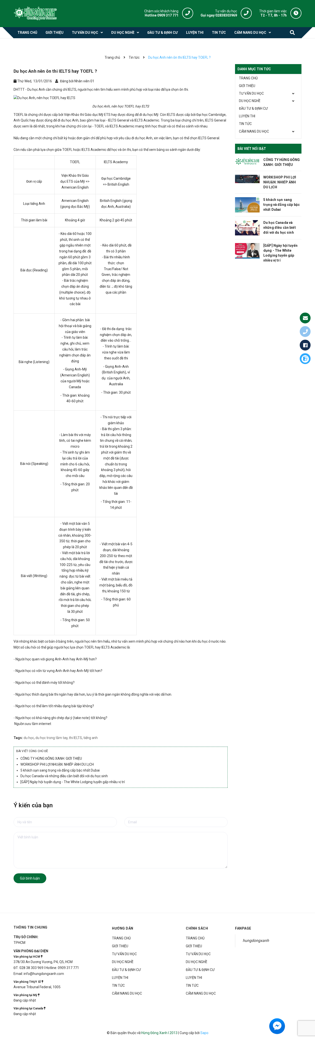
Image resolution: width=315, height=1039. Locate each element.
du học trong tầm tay (51, 738)
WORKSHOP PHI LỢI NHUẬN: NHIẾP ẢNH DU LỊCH (57, 764)
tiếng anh (90, 738)
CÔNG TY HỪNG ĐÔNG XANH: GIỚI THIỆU (51, 758)
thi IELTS (75, 738)
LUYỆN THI (247, 116)
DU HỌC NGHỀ (249, 101)
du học (29, 738)
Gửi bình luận (30, 878)
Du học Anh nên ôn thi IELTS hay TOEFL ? (55, 71)
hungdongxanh (256, 940)
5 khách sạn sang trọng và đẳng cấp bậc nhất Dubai (60, 770)
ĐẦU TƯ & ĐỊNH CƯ (253, 108)
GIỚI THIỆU (247, 86)
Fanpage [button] (243, 928)
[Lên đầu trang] (307, 1012)
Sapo (204, 1033)
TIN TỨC (245, 124)
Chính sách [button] (197, 928)
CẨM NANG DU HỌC (254, 131)
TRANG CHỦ (248, 78)
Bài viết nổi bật (251, 149)
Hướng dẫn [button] (122, 928)
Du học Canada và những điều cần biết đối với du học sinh (64, 776)
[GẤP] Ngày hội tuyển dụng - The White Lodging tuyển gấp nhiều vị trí (72, 782)
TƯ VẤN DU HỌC (251, 93)
